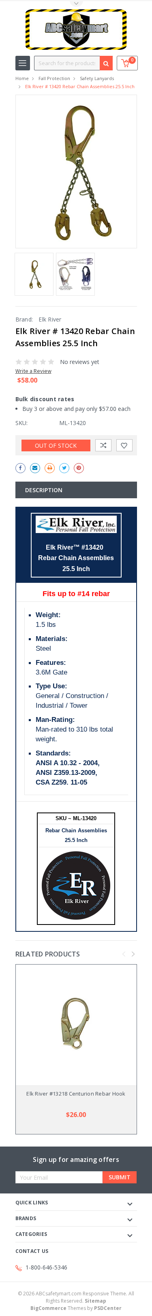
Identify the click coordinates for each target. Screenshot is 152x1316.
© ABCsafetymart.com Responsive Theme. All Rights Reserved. (76, 1297)
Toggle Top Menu (76, 4)
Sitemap (95, 1300)
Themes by (76, 1308)
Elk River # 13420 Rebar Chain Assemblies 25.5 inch (80, 86)
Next (133, 954)
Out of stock (56, 445)
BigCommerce (48, 1308)
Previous (124, 954)
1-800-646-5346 (46, 1267)
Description (43, 490)
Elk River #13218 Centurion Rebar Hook (75, 1093)
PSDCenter (108, 1308)
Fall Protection (54, 78)
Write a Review (33, 370)
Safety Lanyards (97, 78)
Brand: (24, 319)
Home (22, 78)
